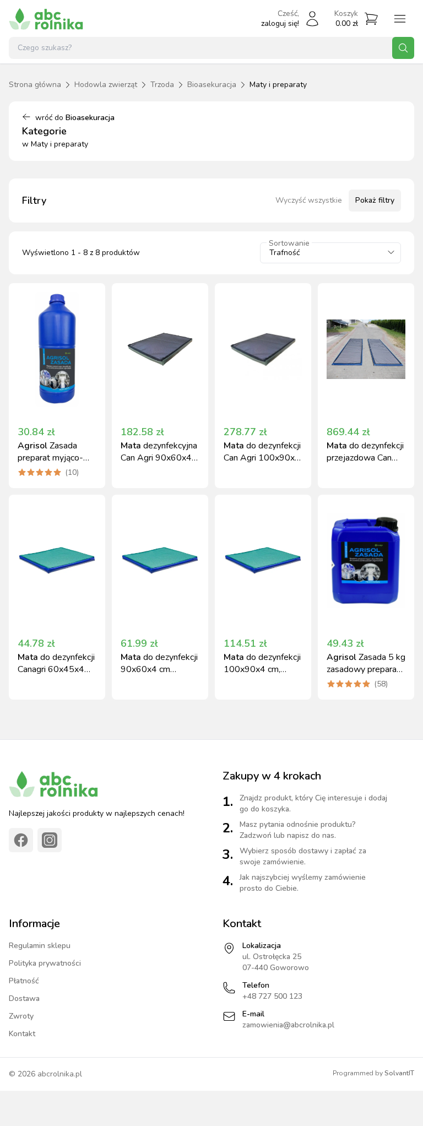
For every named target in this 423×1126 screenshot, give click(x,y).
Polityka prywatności (45, 963)
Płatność (24, 981)
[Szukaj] (403, 48)
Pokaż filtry (374, 200)
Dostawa (24, 998)
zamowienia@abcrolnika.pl (288, 1025)
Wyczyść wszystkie (308, 200)
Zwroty (21, 1016)
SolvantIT (399, 1073)
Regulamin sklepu (39, 945)
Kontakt (22, 1033)
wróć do (75, 117)
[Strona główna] (46, 19)
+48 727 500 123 (272, 996)
